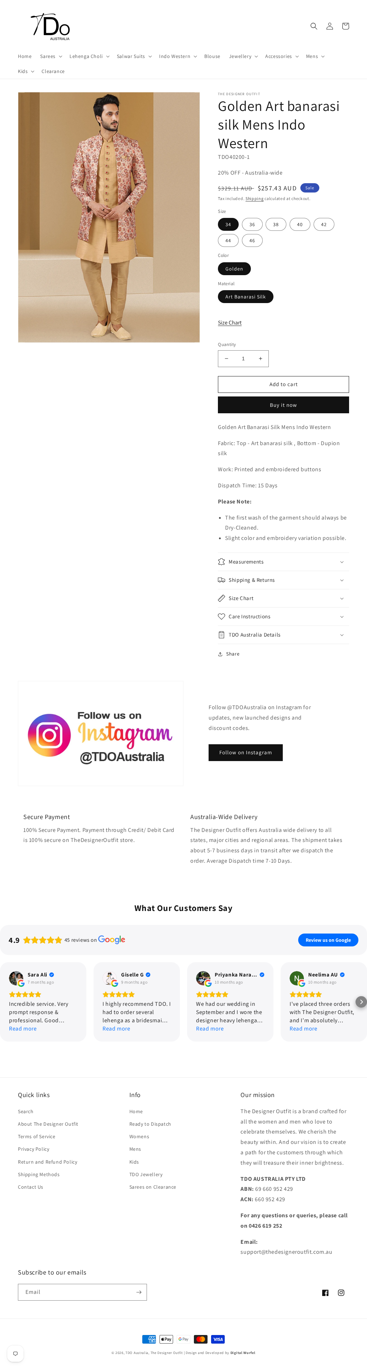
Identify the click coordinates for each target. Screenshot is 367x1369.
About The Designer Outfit (48, 1124)
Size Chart (230, 322)
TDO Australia (136, 1352)
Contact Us (30, 1187)
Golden (234, 268)
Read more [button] (23, 1028)
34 (228, 224)
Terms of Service (37, 1136)
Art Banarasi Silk (245, 296)
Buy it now (283, 404)
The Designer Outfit (167, 1352)
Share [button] (232, 654)
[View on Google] (16, 978)
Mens (135, 1149)
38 (276, 224)
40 (300, 224)
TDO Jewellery (146, 1174)
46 (252, 240)
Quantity (227, 344)
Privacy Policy (33, 1149)
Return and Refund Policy (47, 1162)
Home (136, 1111)
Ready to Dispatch (150, 1124)
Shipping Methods (39, 1174)
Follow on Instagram (245, 752)
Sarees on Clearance (152, 1187)
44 (228, 240)
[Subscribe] (139, 1292)
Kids (134, 1162)
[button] (50, 56)
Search (26, 1111)
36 (252, 224)
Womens (139, 1136)
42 (324, 224)
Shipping (255, 198)
